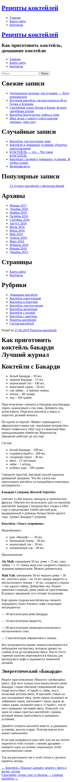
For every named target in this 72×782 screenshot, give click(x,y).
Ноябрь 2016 (18, 212)
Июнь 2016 (17, 230)
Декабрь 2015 (19, 252)
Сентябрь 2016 (20, 219)
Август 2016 (18, 223)
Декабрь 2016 (19, 209)
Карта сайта (18, 21)
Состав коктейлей (22, 323)
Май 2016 (16, 234)
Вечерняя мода (20, 166)
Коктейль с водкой (22, 312)
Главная (15, 17)
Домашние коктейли (24, 294)
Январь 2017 (18, 205)
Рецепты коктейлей (30, 7)
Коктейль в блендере (24, 302)
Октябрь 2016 (19, 216)
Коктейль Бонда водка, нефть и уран (34, 114)
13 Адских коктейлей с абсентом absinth (37, 186)
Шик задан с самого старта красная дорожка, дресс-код (34, 120)
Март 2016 (17, 241)
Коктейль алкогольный (25, 298)
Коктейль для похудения (26, 305)
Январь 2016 (18, 248)
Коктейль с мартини (23, 316)
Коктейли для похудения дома (30, 141)
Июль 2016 (17, 227)
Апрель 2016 (18, 237)
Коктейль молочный (23, 309)
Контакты (16, 25)
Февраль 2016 (19, 245)
